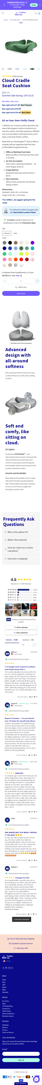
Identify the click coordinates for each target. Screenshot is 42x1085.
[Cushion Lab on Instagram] (9, 969)
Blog (3, 990)
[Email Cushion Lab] (12, 969)
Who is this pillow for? (18, 532)
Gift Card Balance (8, 1014)
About (4, 987)
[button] (31, 697)
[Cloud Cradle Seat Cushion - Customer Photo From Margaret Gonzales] (25, 606)
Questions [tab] (25, 640)
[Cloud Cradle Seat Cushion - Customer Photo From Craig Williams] (9, 606)
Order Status (6, 1011)
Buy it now (21, 293)
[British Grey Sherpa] (15, 265)
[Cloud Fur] (4, 265)
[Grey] (4, 242)
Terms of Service (7, 1032)
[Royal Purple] (32, 242)
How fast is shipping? (18, 558)
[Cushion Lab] (21, 13)
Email (5, 1049)
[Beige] (27, 242)
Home (6, 20)
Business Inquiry (8, 1016)
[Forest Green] (21, 248)
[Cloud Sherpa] (21, 265)
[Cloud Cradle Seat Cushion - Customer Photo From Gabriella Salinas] (33, 613)
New (3, 982)
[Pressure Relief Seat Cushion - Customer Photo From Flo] (25, 613)
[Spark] (21, 254)
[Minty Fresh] (10, 254)
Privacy (4, 1030)
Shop (34, 5)
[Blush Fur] (32, 259)
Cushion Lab (23, 1072)
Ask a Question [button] (22, 633)
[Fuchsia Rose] (4, 259)
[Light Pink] (32, 254)
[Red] (27, 259)
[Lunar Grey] (21, 242)
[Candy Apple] (21, 259)
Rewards (5, 992)
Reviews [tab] (9, 640)
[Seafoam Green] (15, 254)
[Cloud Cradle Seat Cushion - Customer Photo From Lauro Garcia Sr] (33, 606)
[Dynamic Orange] (15, 259)
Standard (6, 233)
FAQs (4, 1003)
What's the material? (17, 539)
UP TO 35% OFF (15, 20)
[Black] (10, 242)
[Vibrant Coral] (10, 259)
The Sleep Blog (7, 1006)
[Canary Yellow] (27, 254)
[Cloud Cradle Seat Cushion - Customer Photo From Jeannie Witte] (17, 606)
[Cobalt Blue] (10, 248)
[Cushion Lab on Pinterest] (6, 969)
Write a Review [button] (22, 627)
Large (15, 233)
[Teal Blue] (32, 248)
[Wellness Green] (27, 248)
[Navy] (4, 248)
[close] (40, 5)
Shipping (5, 1025)
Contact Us (6, 1009)
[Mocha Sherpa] (10, 265)
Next (21, 22)
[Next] (36, 45)
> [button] (21, 919)
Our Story (5, 1001)
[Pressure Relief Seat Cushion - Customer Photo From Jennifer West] (9, 613)
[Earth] (15, 242)
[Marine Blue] (15, 248)
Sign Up (21, 1060)
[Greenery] (4, 254)
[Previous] (5, 45)
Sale (3, 985)
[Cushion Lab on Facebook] (3, 969)
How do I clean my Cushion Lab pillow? (20, 549)
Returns (5, 1027)
